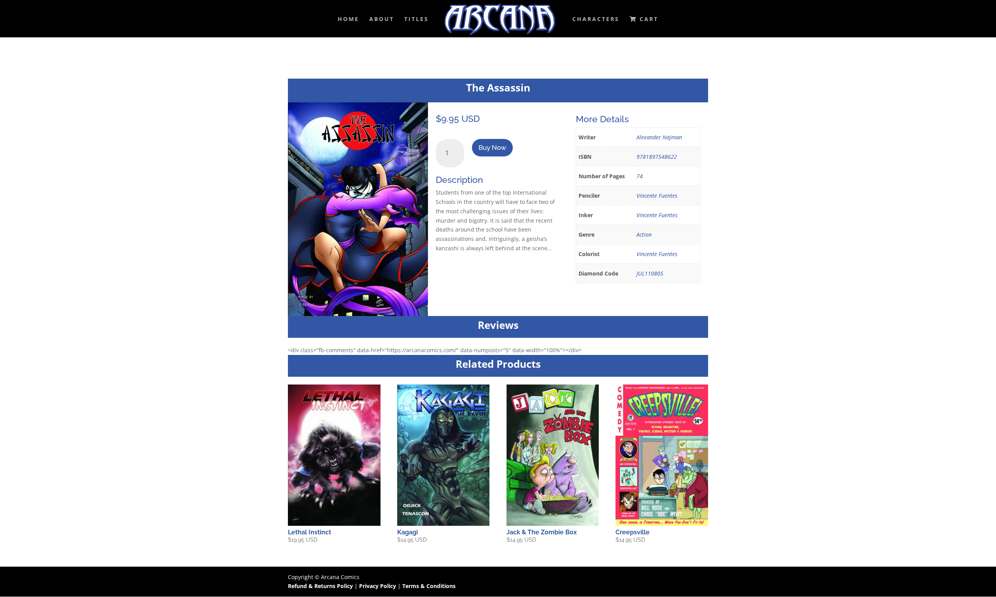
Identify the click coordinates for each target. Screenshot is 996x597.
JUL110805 (650, 273)
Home (348, 19)
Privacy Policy (378, 586)
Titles (416, 19)
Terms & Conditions (429, 586)
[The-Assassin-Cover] (358, 314)
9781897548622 (657, 156)
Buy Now (492, 147)
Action (644, 234)
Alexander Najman (659, 137)
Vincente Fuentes (657, 195)
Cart (647, 19)
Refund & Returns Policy (320, 586)
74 (640, 176)
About (381, 19)
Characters (595, 19)
